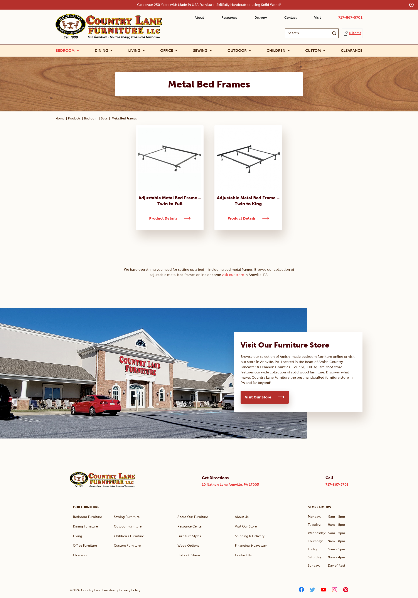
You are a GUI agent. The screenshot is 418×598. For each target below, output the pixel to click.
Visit (317, 18)
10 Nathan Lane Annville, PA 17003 (230, 484)
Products (74, 118)
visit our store (233, 275)
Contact (290, 18)
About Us (242, 517)
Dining (101, 51)
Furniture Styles (189, 536)
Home (60, 118)
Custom (313, 51)
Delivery (261, 18)
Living (134, 51)
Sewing (200, 51)
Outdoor (237, 51)
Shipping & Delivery (250, 536)
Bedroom (65, 51)
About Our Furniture (192, 517)
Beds (104, 118)
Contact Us (243, 555)
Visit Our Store (258, 397)
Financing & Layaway (251, 546)
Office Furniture (85, 546)
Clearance (351, 50)
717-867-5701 (350, 17)
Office (166, 51)
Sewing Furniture (127, 517)
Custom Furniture (127, 546)
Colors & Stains (188, 555)
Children (276, 51)
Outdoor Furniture (128, 526)
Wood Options (188, 546)
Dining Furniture (85, 526)
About (199, 18)
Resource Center (190, 526)
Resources (229, 18)
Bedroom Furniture (87, 517)
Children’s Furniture (129, 536)
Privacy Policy (129, 590)
